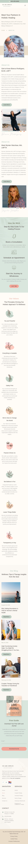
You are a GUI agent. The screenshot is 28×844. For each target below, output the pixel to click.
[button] (25, 5)
